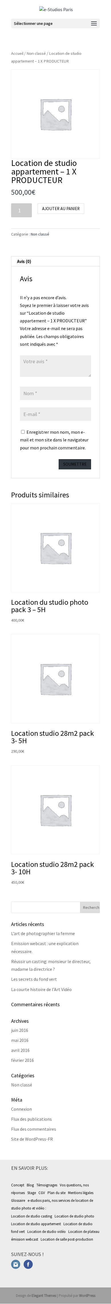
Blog (30, 1185)
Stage (31, 1192)
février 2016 (22, 1060)
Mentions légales (80, 1192)
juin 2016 (19, 1030)
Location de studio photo (75, 1216)
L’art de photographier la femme (43, 933)
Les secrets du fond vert (34, 979)
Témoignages (46, 1185)
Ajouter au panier (61, 208)
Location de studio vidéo (47, 1231)
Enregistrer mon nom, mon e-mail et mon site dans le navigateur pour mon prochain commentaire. (54, 439)
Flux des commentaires (33, 1129)
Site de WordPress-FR (32, 1139)
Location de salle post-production (67, 1239)
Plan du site (56, 1192)
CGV (41, 1192)
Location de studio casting (32, 1216)
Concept (17, 1185)
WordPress (87, 1295)
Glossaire (18, 1200)
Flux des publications (31, 1119)
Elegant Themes (44, 1295)
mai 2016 (19, 1040)
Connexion (21, 1109)
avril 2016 (20, 1050)
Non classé (36, 53)
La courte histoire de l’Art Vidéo (41, 989)
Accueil (17, 53)
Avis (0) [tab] (24, 261)
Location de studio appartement (36, 1223)
